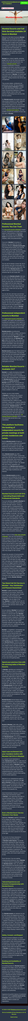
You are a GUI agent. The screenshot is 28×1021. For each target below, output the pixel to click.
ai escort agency (13, 110)
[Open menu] (25, 8)
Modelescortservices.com (18, 1009)
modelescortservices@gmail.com (11, 2)
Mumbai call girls (12, 63)
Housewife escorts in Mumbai (12, 229)
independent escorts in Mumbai (13, 318)
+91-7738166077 (7, 3)
